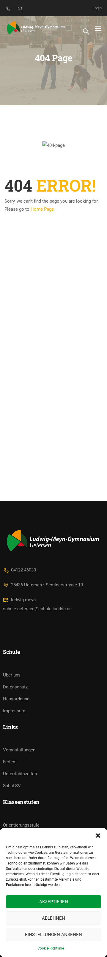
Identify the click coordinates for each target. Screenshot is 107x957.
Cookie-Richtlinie (50, 948)
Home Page (42, 209)
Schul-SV (12, 785)
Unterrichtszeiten (20, 773)
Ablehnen (53, 918)
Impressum (14, 710)
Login (97, 8)
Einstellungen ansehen (53, 934)
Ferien (9, 762)
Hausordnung (16, 699)
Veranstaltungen (19, 750)
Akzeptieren (53, 901)
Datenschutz (15, 687)
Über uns (12, 675)
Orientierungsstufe (21, 825)
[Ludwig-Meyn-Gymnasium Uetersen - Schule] (36, 28)
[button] (98, 836)
